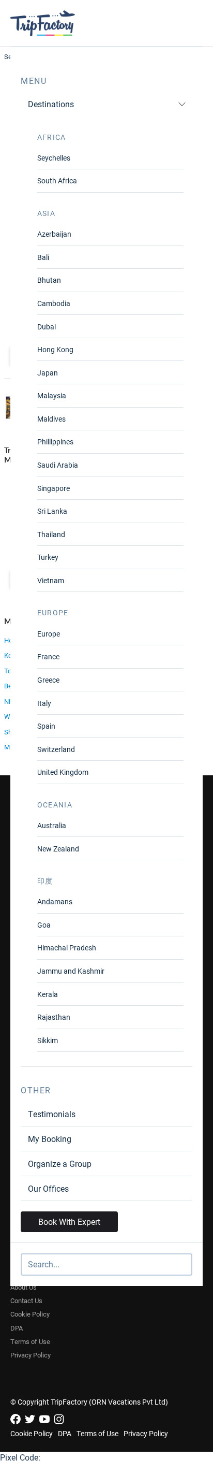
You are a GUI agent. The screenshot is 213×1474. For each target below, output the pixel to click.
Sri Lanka (52, 511)
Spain (46, 726)
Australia (51, 825)
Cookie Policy (30, 1314)
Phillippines (55, 441)
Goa (44, 925)
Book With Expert (69, 1221)
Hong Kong (55, 349)
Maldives (51, 419)
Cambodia (53, 303)
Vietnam (50, 580)
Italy (44, 703)
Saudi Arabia (57, 465)
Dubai (46, 326)
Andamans (54, 901)
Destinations (51, 103)
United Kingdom (62, 772)
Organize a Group (60, 1163)
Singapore (53, 488)
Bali (43, 257)
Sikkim (47, 1040)
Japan (47, 373)
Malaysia (51, 395)
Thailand (51, 534)
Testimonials (51, 1113)
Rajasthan (53, 1017)
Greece (48, 680)
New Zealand (58, 849)
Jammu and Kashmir (70, 971)
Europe (48, 634)
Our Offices (48, 1188)
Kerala (47, 994)
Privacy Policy (30, 1355)
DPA (16, 1328)
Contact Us (26, 1300)
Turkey (47, 557)
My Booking (49, 1138)
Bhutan (49, 280)
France (48, 656)
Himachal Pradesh (66, 947)
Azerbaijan (54, 234)
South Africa (57, 180)
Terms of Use (30, 1341)
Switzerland (56, 749)
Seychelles (53, 158)
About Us (23, 1287)
